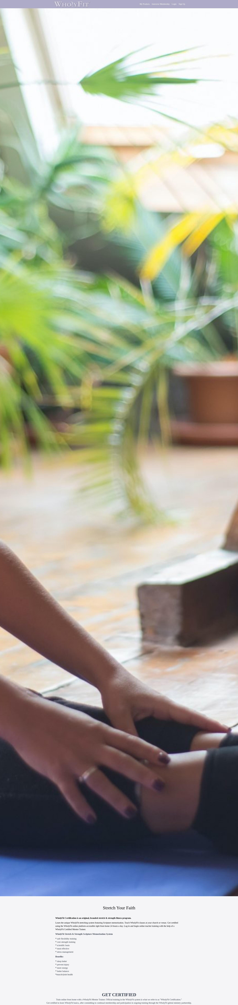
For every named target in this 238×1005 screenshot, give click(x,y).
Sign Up (182, 4)
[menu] (161, 4)
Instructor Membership (161, 4)
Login (174, 4)
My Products (145, 4)
